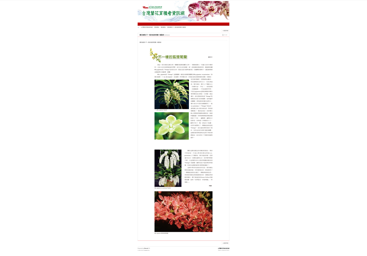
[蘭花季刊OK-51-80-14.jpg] (183, 93)
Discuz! (146, 248)
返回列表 (226, 30)
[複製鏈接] (167, 35)
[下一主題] (226, 35)
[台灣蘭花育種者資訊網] (183, 21)
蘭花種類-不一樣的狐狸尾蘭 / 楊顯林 (176, 27)
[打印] (223, 35)
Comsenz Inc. (147, 250)
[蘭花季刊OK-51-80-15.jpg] (183, 190)
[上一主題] (225, 35)
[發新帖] (141, 30)
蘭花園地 (156, 27)
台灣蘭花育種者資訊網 (138, 27)
